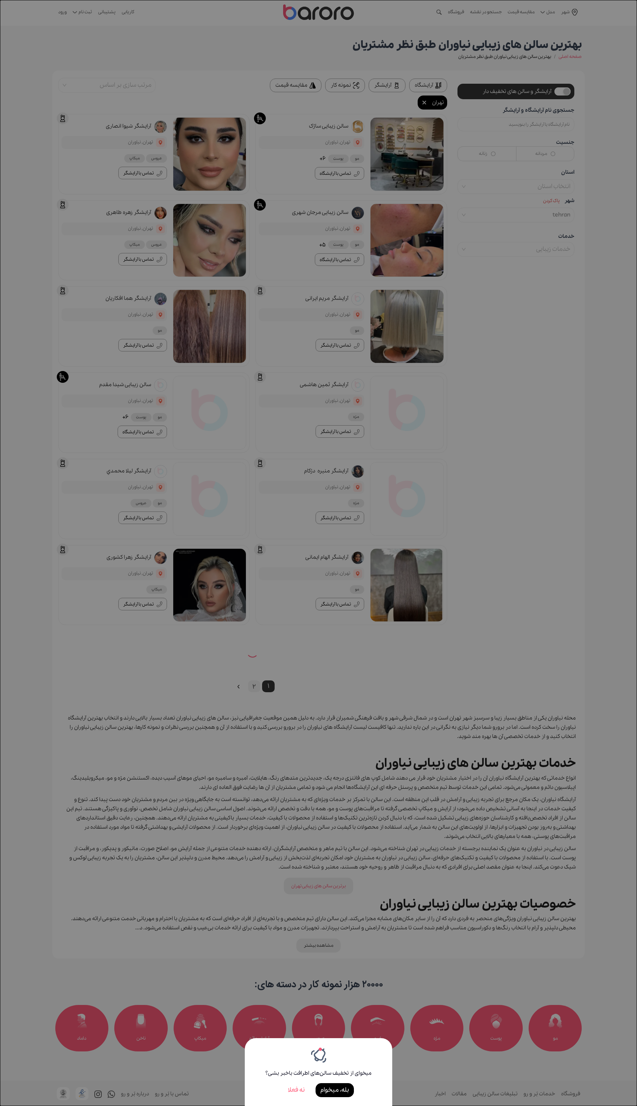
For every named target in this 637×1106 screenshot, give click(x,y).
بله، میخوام (334, 1090)
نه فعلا (296, 1090)
